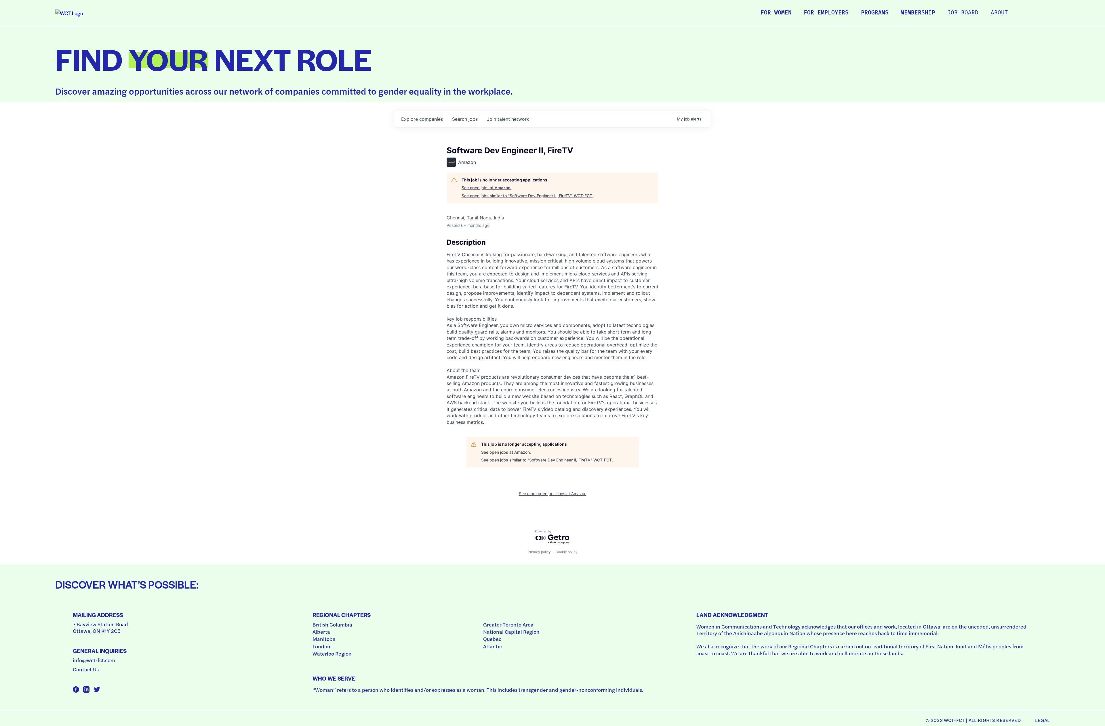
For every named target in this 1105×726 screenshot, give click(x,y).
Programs (875, 13)
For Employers (826, 13)
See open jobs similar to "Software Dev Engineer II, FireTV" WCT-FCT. (527, 195)
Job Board (962, 13)
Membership (918, 13)
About (999, 13)
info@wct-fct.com (94, 660)
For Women (776, 13)
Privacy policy (539, 552)
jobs (465, 119)
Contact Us (86, 669)
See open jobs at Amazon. (486, 187)
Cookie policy (566, 552)
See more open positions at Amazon (552, 493)
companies (422, 119)
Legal (1042, 720)
